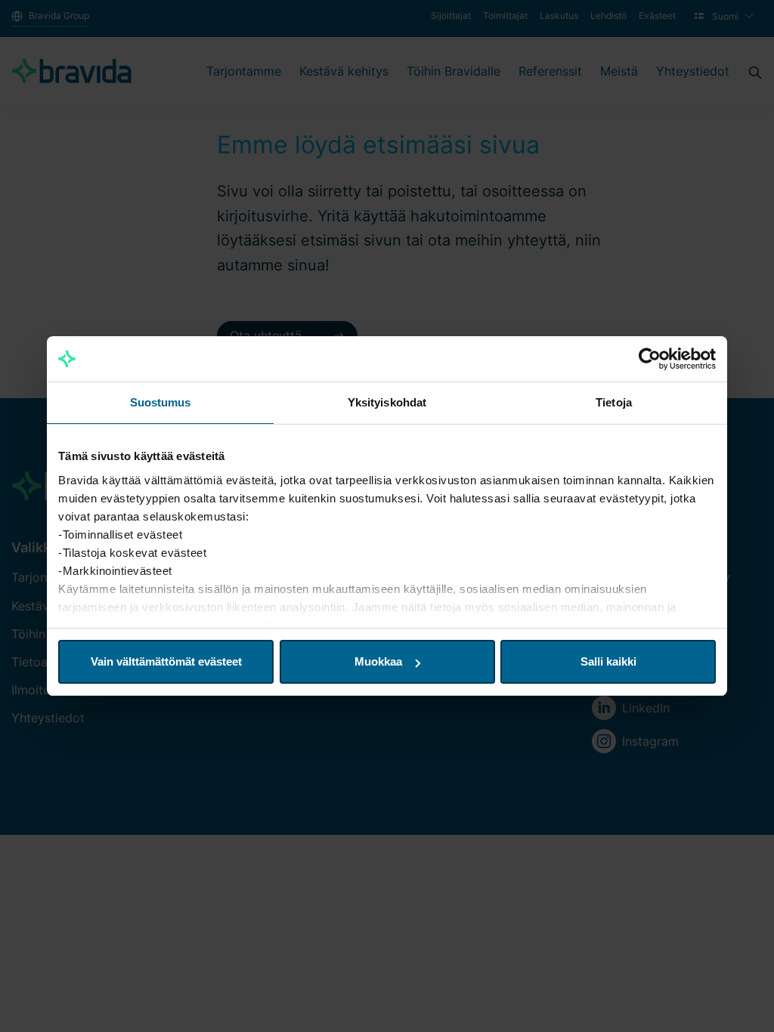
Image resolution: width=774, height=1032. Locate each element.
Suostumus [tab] (160, 402)
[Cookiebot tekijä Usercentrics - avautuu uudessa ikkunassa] (650, 359)
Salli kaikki (608, 661)
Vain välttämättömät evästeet (166, 661)
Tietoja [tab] (614, 402)
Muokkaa (378, 661)
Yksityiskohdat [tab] (387, 402)
